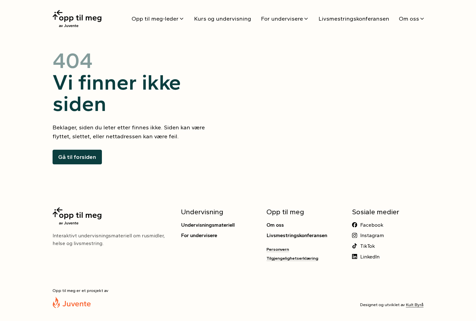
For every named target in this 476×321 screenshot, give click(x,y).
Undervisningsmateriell (208, 225)
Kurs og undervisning (222, 18)
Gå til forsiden (77, 156)
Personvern (278, 249)
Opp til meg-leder (155, 18)
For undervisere (282, 18)
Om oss (409, 18)
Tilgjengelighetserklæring (292, 258)
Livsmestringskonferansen (354, 18)
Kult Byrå (414, 304)
